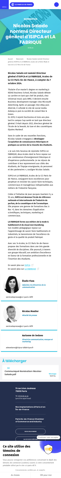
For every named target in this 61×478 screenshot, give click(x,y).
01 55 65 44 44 (23, 396)
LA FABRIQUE (30, 269)
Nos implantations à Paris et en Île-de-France (30, 408)
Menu (4, 7)
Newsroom (19, 59)
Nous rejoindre (30, 431)
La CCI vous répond (30, 439)
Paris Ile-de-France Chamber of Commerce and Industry (29, 420)
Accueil (10, 59)
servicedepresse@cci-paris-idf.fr (19, 297)
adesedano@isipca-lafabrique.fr (19, 347)
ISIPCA (27, 265)
